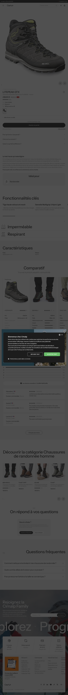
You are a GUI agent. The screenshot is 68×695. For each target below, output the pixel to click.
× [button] (62, 334)
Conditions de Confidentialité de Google (46, 347)
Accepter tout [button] (52, 354)
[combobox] (59, 335)
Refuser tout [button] (35, 354)
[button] (19, 359)
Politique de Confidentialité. (25, 349)
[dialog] (34, 347)
